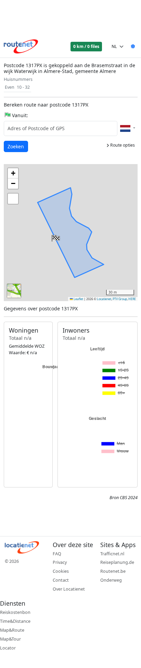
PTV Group (120, 299)
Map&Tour (10, 639)
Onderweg (111, 580)
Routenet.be (113, 571)
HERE (132, 299)
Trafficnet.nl (112, 554)
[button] (55, 237)
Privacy (60, 562)
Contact (61, 580)
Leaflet (78, 299)
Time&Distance (15, 621)
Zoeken (16, 146)
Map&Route (12, 630)
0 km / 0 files (86, 46)
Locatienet (104, 299)
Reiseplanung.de (117, 562)
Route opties (122, 145)
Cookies (61, 571)
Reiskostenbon (15, 612)
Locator (8, 648)
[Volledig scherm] (13, 199)
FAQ (57, 554)
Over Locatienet (69, 589)
